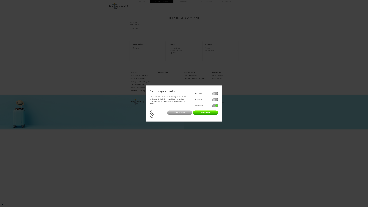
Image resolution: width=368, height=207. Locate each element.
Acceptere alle (205, 112)
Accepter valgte (179, 112)
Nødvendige (199, 105)
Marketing (198, 99)
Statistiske (198, 93)
